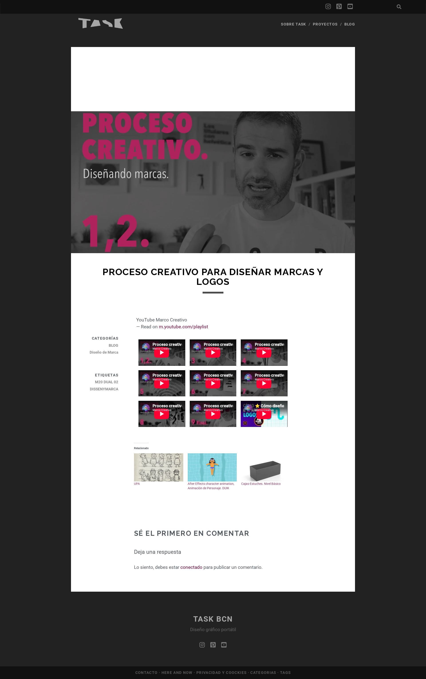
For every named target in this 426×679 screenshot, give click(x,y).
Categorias (263, 672)
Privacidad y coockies (222, 672)
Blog (349, 24)
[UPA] (158, 467)
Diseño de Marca (104, 352)
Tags (285, 672)
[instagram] (328, 7)
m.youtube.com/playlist (183, 326)
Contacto (147, 672)
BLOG (113, 345)
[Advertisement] (213, 78)
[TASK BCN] (101, 27)
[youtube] (350, 7)
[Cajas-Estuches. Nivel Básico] (265, 467)
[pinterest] (339, 7)
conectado (191, 567)
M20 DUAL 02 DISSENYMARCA (104, 385)
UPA (137, 483)
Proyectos (325, 24)
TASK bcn (213, 619)
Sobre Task (293, 24)
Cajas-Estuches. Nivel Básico (261, 483)
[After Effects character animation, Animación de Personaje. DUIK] (212, 467)
